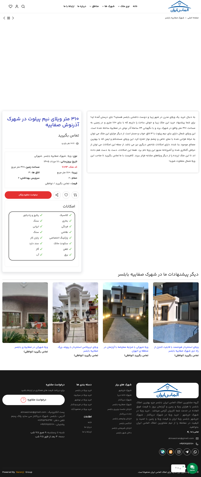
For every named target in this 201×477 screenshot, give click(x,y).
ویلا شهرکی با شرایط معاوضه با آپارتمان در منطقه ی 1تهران (126, 349)
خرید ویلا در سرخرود (83, 395)
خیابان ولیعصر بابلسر (122, 418)
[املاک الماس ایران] (179, 6)
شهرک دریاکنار (125, 400)
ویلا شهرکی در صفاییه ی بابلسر (31, 347)
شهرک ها (110, 6)
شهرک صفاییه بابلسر (174, 18)
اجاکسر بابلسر (125, 423)
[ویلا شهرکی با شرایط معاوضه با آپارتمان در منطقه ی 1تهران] (125, 312)
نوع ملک (125, 6)
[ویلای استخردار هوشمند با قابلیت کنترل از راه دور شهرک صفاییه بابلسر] (176, 312)
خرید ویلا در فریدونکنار (81, 404)
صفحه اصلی (193, 18)
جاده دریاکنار (126, 414)
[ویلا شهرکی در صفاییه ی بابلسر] (25, 312)
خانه (135, 6)
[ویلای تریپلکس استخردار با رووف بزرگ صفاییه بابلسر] (75, 312)
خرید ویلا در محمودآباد (81, 409)
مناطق (95, 6)
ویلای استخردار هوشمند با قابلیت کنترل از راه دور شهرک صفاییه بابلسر (176, 349)
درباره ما (81, 6)
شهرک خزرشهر (125, 390)
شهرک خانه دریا (124, 395)
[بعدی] (13, 18)
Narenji (20, 472)
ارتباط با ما (69, 6)
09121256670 (186, 444)
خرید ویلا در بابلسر (83, 390)
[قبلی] (4, 18)
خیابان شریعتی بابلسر (122, 428)
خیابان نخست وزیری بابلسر (119, 409)
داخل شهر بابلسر (124, 433)
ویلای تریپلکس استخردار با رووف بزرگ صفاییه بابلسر (78, 349)
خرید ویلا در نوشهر (83, 400)
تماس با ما (194, 432)
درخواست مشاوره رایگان (28, 194)
